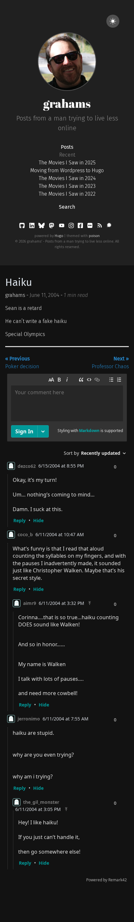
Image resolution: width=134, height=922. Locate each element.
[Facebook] (81, 227)
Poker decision (22, 363)
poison (94, 236)
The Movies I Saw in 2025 (67, 163)
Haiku (18, 282)
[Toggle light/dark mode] (112, 21)
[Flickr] (90, 227)
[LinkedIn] (32, 227)
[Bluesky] (42, 227)
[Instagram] (72, 227)
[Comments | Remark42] (67, 629)
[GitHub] (22, 227)
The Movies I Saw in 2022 (67, 194)
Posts (67, 147)
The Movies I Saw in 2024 (67, 178)
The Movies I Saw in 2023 (67, 186)
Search (67, 207)
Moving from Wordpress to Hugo (67, 170)
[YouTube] (62, 227)
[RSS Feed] (100, 227)
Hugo (59, 236)
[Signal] (109, 227)
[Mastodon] (52, 227)
